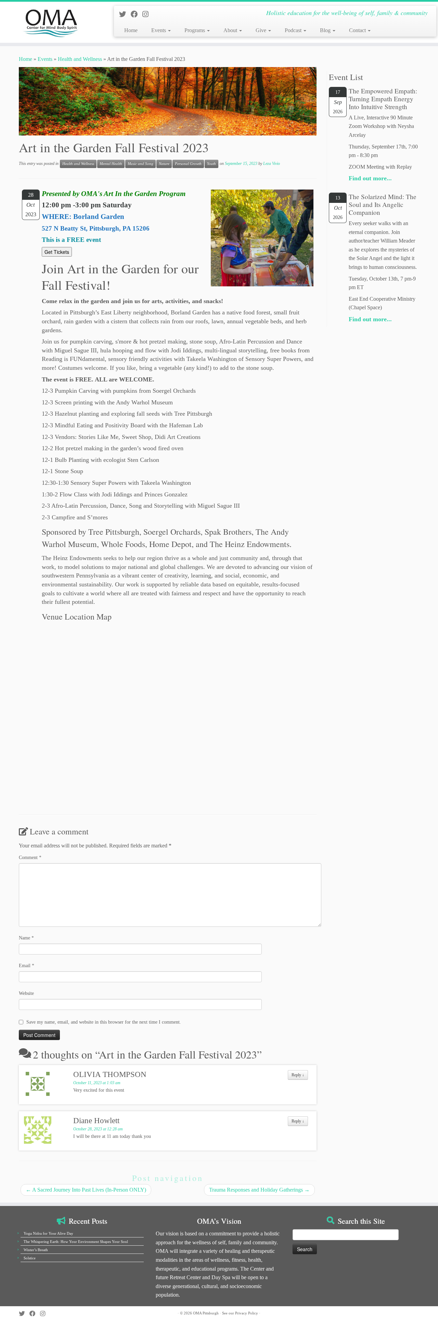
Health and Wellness (80, 59)
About (231, 30)
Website (26, 993)
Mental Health (111, 164)
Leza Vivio (271, 163)
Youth (211, 164)
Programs (195, 30)
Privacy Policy (246, 1313)
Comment (30, 857)
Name (26, 937)
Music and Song (140, 164)
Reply (298, 1075)
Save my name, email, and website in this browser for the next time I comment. (103, 1022)
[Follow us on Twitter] (125, 14)
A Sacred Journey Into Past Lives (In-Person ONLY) (86, 1190)
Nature (164, 164)
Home (131, 30)
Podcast (294, 30)
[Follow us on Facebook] (136, 14)
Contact (358, 30)
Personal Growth (188, 164)
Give (262, 30)
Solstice (30, 1258)
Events (159, 30)
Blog (326, 30)
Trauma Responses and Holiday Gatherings (259, 1190)
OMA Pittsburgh (206, 1313)
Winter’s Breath (36, 1250)
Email (26, 965)
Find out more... (370, 178)
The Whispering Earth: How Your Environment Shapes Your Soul (76, 1241)
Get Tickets (56, 251)
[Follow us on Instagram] (147, 14)
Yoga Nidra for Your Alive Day (48, 1233)
